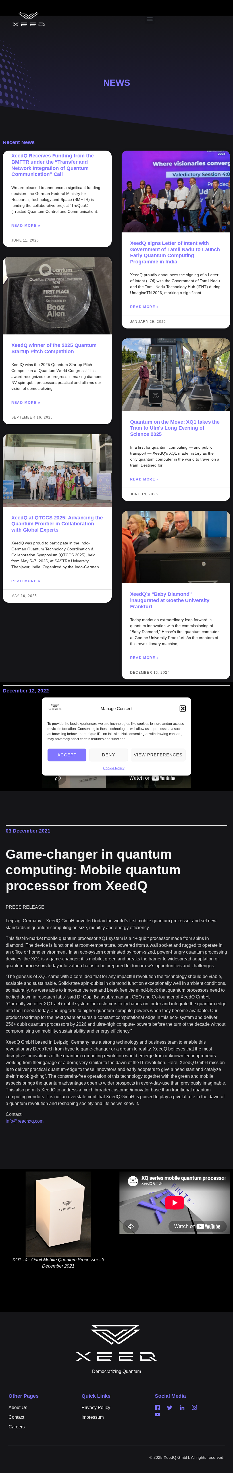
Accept (66, 754)
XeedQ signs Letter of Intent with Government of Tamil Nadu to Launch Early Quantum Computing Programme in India (175, 252)
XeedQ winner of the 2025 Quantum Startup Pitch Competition (54, 348)
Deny (108, 754)
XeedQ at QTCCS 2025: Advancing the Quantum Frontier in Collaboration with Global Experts (57, 524)
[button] (183, 708)
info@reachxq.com (24, 1121)
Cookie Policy (113, 768)
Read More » (26, 226)
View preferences (158, 754)
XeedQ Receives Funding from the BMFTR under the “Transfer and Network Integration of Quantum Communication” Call (52, 165)
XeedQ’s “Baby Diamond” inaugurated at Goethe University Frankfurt (170, 600)
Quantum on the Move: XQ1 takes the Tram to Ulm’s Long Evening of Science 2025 (175, 428)
